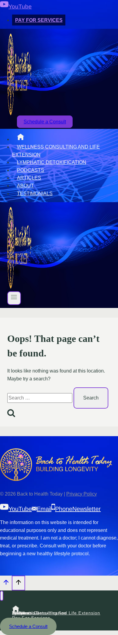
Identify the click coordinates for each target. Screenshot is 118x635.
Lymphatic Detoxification (51, 162)
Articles (29, 177)
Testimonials (35, 193)
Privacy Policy (81, 493)
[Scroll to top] (6, 583)
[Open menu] (14, 298)
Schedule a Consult (45, 121)
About (25, 185)
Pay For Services (39, 20)
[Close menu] (1, 596)
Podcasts (30, 170)
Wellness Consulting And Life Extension (56, 150)
